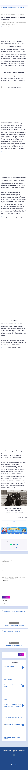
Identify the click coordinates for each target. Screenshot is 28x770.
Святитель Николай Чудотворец (14, 645)
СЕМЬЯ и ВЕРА (9, 2)
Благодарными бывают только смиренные (14, 625)
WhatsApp (11, 544)
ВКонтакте (14, 544)
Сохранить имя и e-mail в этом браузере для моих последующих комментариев (15, 578)
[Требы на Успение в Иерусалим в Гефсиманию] (14, 9)
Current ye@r (5, 600)
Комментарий (5, 580)
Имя (3, 564)
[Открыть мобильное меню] (25, 3)
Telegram (17, 544)
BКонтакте (14, 755)
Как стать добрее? (8, 679)
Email (3, 570)
